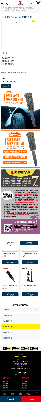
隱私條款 (5, 386)
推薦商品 (10, 243)
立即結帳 (31, 399)
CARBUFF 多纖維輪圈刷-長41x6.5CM (10, 286)
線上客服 (24, 382)
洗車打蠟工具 (30, 8)
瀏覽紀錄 (29, 243)
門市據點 (5, 384)
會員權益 (5, 388)
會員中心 (24, 388)
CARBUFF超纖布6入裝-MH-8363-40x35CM (9, 254)
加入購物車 (10, 399)
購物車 (12, 263)
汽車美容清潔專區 (18, 8)
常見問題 (24, 386)
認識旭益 (5, 382)
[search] (7, 4)
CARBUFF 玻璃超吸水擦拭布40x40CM (29, 254)
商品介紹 (6, 86)
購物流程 (24, 384)
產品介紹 (9, 8)
